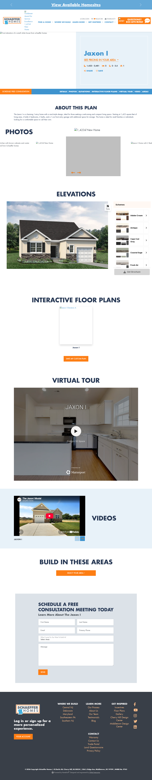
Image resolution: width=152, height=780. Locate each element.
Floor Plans (119, 710)
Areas (145, 91)
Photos (73, 91)
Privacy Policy (93, 750)
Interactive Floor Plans (104, 91)
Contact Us (93, 740)
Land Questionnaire (93, 747)
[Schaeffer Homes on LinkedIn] (136, 727)
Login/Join (84, 19)
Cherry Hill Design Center (119, 719)
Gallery (119, 714)
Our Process (93, 707)
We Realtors (97, 19)
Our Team (93, 714)
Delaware (68, 710)
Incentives (119, 707)
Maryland (68, 714)
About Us (93, 710)
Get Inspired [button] (94, 22)
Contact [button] (109, 22)
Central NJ (68, 707)
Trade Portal (93, 744)
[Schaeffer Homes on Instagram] (136, 716)
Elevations (84, 91)
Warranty (111, 19)
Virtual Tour (126, 91)
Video (137, 91)
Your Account (23, 736)
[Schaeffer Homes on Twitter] (136, 721)
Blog (93, 720)
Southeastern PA (68, 717)
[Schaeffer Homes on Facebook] (136, 704)
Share (89, 71)
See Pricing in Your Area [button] (100, 60)
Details (63, 91)
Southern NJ (68, 720)
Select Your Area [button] (75, 573)
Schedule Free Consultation (15, 91)
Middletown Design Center (119, 725)
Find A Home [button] (44, 22)
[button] (73, 172)
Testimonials (93, 717)
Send (43, 672)
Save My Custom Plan (76, 359)
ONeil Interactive (94, 772)
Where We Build (63, 22)
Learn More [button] (78, 22)
